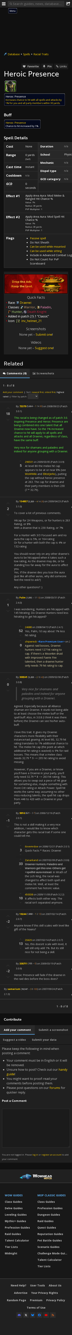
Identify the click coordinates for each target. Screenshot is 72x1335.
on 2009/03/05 (42, 462)
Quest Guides (46, 1227)
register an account (51, 1154)
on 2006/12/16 (44, 813)
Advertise (20, 1293)
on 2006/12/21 (47, 846)
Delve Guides (14, 1208)
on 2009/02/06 (53, 677)
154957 (23, 501)
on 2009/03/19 (45, 963)
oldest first (50, 392)
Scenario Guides (48, 1247)
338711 (23, 963)
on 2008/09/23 (51, 406)
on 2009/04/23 (53, 501)
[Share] (68, 4)
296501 (29, 462)
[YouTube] (46, 1315)
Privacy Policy (55, 1300)
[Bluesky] (33, 1315)
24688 (28, 627)
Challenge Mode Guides (52, 1253)
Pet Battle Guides (49, 1240)
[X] (26, 1315)
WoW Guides (14, 1195)
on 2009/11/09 (42, 894)
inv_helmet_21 (31, 321)
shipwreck (31, 641)
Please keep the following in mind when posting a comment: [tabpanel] (35, 1103)
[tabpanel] (36, 696)
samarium (13, 989)
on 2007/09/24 (46, 989)
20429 (28, 940)
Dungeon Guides (48, 1214)
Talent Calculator (17, 1240)
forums (55, 1088)
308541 (23, 677)
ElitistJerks (49, 474)
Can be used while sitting (46, 251)
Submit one (44, 334)
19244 (22, 913)
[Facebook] (39, 1315)
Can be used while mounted (47, 246)
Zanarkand (31, 860)
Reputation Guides (50, 1234)
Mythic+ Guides (15, 1221)
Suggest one (44, 348)
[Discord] (19, 1315)
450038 (29, 894)
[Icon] (10, 86)
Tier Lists (11, 1247)
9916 (22, 813)
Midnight (11, 1253)
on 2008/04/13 (40, 627)
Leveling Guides (16, 1214)
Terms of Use (36, 1307)
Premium (36, 1300)
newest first (38, 392)
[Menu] (4, 4)
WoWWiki (31, 474)
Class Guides (13, 1202)
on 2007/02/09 (47, 860)
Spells (26, 54)
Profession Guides (17, 1227)
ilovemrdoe (31, 846)
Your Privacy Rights (44, 1293)
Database (14, 54)
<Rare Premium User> (51, 641)
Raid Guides (13, 1234)
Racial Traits (41, 54)
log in (35, 1154)
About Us (55, 1285)
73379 (22, 406)
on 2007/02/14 (50, 913)
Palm (22, 597)
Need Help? (18, 1285)
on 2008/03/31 (49, 597)
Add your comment (13, 392)
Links (63, 66)
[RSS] (53, 1315)
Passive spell (38, 238)
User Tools (37, 1285)
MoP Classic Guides (51, 1195)
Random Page (16, 1300)
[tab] (15, 373)
